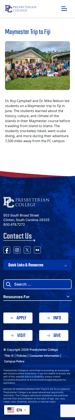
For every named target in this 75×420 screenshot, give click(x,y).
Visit (21, 335)
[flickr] (37, 251)
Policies (21, 355)
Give (57, 335)
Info (57, 317)
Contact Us (17, 236)
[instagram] (17, 251)
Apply (21, 317)
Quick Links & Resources (25, 265)
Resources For (16, 297)
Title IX (9, 355)
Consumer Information (44, 355)
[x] (27, 251)
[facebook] (6, 251)
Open (64, 8)
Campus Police (14, 361)
